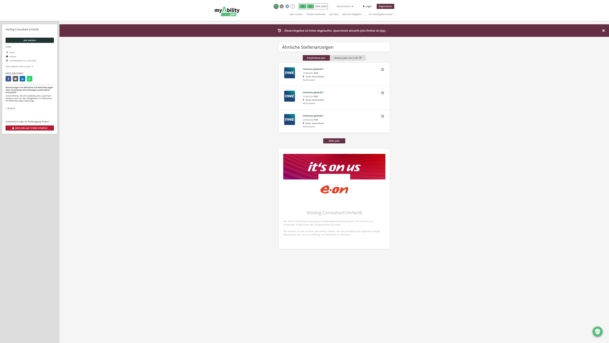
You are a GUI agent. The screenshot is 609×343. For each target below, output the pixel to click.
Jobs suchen (296, 14)
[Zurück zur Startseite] (227, 11)
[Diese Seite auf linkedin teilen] (22, 78)
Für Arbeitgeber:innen (380, 14)
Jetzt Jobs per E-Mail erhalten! (31, 127)
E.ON (8, 46)
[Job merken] (383, 69)
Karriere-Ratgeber (352, 14)
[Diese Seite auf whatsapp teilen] (29, 78)
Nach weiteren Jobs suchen (18, 66)
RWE (316, 73)
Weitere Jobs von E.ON (346, 57)
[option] (276, 6)
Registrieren (385, 6)
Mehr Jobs (334, 140)
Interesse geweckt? (313, 69)
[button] (604, 31)
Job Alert (334, 14)
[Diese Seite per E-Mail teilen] (15, 78)
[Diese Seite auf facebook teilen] (8, 78)
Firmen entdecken (316, 14)
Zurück (11, 108)
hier (382, 30)
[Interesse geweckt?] (289, 72)
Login (369, 6)
